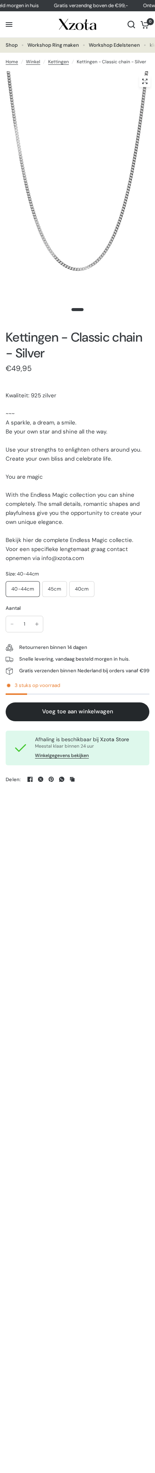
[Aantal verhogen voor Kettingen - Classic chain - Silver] (37, 624)
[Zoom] (144, 81)
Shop (12, 45)
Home (12, 62)
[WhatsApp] (61, 779)
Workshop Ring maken (53, 45)
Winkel (33, 62)
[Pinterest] (51, 779)
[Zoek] (131, 24)
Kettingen (58, 62)
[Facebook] (30, 779)
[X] (40, 779)
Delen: (13, 779)
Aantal (13, 608)
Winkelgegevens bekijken (62, 755)
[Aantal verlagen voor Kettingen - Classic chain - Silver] (12, 624)
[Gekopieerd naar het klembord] (72, 779)
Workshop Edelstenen (114, 45)
